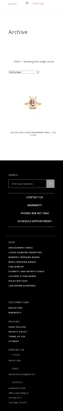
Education (15, 307)
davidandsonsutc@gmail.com (22, 374)
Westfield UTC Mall (17, 388)
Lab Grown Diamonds (22, 285)
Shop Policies (17, 327)
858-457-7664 (14, 360)
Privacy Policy (18, 331)
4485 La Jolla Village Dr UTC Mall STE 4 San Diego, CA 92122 (18, 398)
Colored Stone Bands (22, 276)
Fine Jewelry (16, 266)
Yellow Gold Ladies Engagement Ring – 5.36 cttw (33, 134)
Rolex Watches (18, 281)
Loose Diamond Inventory (25, 252)
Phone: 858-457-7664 (34, 213)
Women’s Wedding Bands (24, 257)
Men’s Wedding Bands (22, 262)
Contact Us (34, 197)
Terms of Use (17, 336)
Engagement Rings (21, 247)
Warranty (34, 205)
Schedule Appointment (34, 221)
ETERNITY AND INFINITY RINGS (27, 271)
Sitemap (14, 341)
